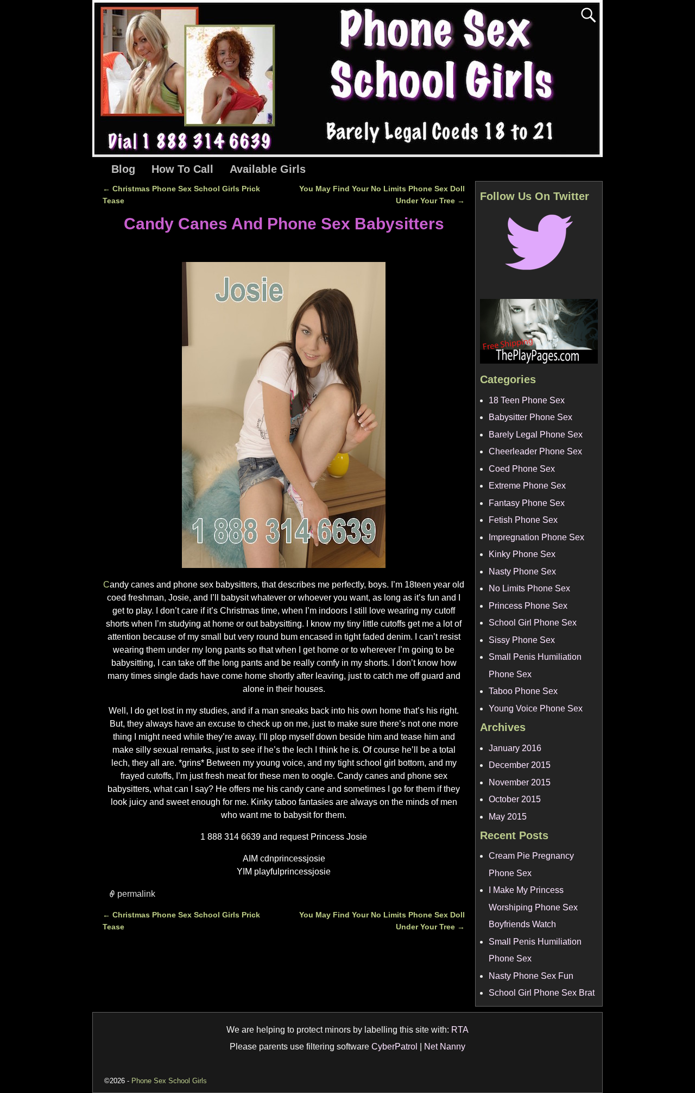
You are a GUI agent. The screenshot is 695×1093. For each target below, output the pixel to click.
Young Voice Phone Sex (536, 708)
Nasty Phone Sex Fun (531, 975)
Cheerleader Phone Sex (535, 451)
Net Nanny (444, 1046)
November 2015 (520, 782)
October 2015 (515, 799)
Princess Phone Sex (528, 605)
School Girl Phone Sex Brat (542, 992)
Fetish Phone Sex (523, 519)
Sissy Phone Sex (522, 640)
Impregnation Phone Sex (536, 537)
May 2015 (508, 816)
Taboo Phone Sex (523, 691)
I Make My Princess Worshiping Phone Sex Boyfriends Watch (533, 907)
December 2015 (520, 765)
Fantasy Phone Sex (527, 503)
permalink (136, 893)
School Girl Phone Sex (533, 622)
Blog (123, 169)
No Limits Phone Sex (529, 588)
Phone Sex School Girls (169, 1081)
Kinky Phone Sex (522, 554)
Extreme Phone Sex (527, 485)
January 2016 (515, 748)
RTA (460, 1029)
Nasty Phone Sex (522, 571)
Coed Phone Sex (522, 468)
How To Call (182, 169)
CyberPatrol (394, 1046)
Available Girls (268, 169)
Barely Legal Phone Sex (536, 434)
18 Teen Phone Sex (527, 400)
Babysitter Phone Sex (530, 417)
